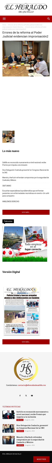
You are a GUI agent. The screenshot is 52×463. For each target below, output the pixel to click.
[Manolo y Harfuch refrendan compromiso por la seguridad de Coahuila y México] (8, 440)
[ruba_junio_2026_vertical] (24, 261)
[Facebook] (20, 395)
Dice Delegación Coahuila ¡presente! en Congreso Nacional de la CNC (25, 171)
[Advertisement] (26, 103)
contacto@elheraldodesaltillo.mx (32, 385)
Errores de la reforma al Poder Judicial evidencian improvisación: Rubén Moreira (22, 26)
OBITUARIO (6, 186)
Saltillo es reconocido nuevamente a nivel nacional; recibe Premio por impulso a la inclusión (24, 163)
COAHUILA (20, 431)
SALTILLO (20, 420)
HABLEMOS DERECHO (10, 201)
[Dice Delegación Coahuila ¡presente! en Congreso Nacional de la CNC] (8, 428)
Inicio (4, 25)
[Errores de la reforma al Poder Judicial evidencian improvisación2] (26, 76)
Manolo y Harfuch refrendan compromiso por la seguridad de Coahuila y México (25, 179)
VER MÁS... (26, 212)
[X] (26, 395)
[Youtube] (32, 395)
